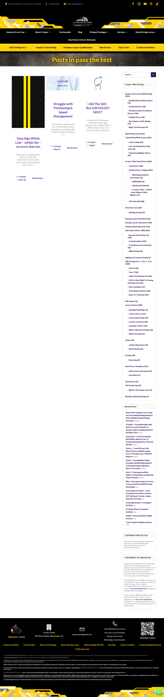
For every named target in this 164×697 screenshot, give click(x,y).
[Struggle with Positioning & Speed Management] (63, 83)
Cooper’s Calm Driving (46, 47)
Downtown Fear (135, 107)
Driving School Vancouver (135, 227)
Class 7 (131, 272)
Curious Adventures (137, 345)
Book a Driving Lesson (70, 645)
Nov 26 (22, 179)
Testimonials (65, 32)
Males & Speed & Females (139, 330)
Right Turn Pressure (137, 127)
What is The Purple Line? (139, 390)
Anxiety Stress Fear (15, 32)
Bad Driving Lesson (133, 134)
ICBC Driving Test (17, 47)
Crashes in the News (145, 47)
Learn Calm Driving (136, 318)
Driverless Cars (131, 208)
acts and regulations (138, 588)
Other (127, 340)
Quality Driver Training (138, 170)
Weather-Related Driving (135, 397)
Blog (80, 32)
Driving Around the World (136, 219)
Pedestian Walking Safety (139, 153)
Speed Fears (130, 382)
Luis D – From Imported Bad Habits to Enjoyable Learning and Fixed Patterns (139, 475)
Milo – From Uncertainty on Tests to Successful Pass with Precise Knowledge (139, 484)
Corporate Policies (11, 645)
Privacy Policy (29, 645)
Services (121, 32)
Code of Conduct (127, 645)
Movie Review (134, 349)
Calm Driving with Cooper (136, 138)
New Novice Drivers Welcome (82, 40)
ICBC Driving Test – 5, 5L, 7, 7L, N (138, 261)
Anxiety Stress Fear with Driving (138, 94)
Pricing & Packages (98, 32)
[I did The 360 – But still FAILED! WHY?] (97, 82)
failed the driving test (138, 276)
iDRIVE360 (136, 182)
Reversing (133, 360)
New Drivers (105, 47)
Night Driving (134, 251)
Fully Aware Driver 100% (135, 230)
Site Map (112, 645)
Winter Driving (135, 334)
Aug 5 (92, 145)
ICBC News (129, 301)
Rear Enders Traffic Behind (140, 121)
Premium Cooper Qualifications (78, 47)
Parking (128, 355)
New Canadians (135, 287)
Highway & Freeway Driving (136, 258)
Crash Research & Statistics (140, 245)
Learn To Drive (131, 305)
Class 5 (131, 268)
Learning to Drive (136, 326)
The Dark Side (134, 201)
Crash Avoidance (135, 241)
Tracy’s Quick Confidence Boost (139, 522)
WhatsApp (144, 638)
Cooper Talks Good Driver (136, 161)
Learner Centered (136, 322)
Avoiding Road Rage (137, 310)
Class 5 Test (123, 47)
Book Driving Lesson (145, 32)
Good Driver (134, 166)
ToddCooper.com (82, 649)
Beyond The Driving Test (139, 235)
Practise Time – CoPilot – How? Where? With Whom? (141, 192)
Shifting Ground (135, 212)
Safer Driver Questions (138, 371)
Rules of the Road (136, 295)
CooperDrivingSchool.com (150, 645)
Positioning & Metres (137, 291)
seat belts (133, 375)
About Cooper (42, 32)
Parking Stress (135, 117)
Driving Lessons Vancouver (136, 223)
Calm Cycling (134, 142)
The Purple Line (131, 385)
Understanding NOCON (93, 645)
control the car (135, 314)
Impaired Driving (139, 186)
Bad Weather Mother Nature (141, 101)
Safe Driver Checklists (134, 366)
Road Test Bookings (48, 645)
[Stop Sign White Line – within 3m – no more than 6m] (28, 102)
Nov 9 (57, 149)
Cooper (22, 176)
